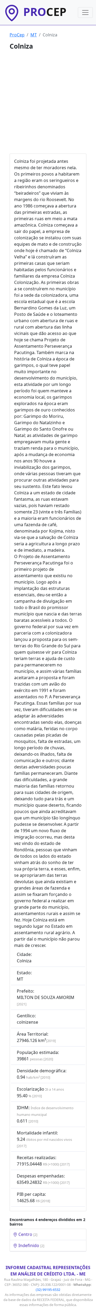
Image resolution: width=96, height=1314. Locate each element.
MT (33, 35)
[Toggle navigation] (85, 12)
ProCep (17, 35)
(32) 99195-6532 (48, 1289)
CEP (44, 11)
